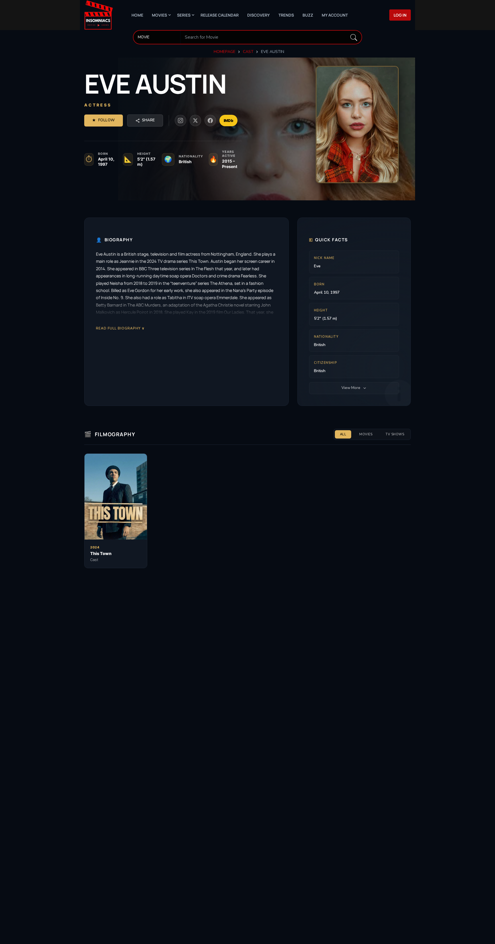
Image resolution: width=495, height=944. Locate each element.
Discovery (258, 15)
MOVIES (365, 434)
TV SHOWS (395, 434)
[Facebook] (210, 120)
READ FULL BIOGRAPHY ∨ (120, 328)
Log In (400, 15)
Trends (286, 15)
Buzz (307, 15)
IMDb (228, 120)
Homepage (224, 51)
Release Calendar (220, 15)
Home (137, 15)
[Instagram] (180, 120)
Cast (248, 51)
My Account (335, 15)
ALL (343, 434)
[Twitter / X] (195, 120)
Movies (159, 15)
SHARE (148, 120)
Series (183, 15)
